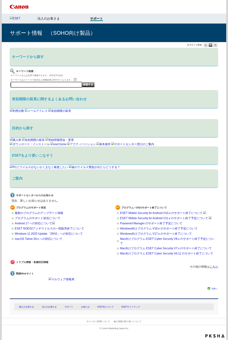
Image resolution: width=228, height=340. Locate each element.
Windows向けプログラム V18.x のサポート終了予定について (159, 228)
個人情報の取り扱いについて (127, 321)
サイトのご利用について (98, 321)
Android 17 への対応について (33, 223)
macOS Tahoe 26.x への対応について (38, 238)
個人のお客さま (26, 307)
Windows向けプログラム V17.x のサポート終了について (156, 233)
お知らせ (85, 307)
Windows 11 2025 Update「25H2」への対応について (49, 233)
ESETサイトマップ (130, 307)
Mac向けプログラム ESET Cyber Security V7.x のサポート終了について (166, 248)
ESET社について (105, 307)
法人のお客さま (48, 18)
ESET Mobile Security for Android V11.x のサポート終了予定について (164, 218)
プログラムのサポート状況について (37, 218)
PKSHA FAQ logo (214, 336)
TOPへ (214, 289)
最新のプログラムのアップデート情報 (39, 212)
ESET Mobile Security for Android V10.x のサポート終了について (161, 212)
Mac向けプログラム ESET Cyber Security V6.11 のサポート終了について (166, 253)
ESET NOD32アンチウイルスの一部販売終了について (49, 228)
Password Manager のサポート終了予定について (151, 223)
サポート (69, 307)
